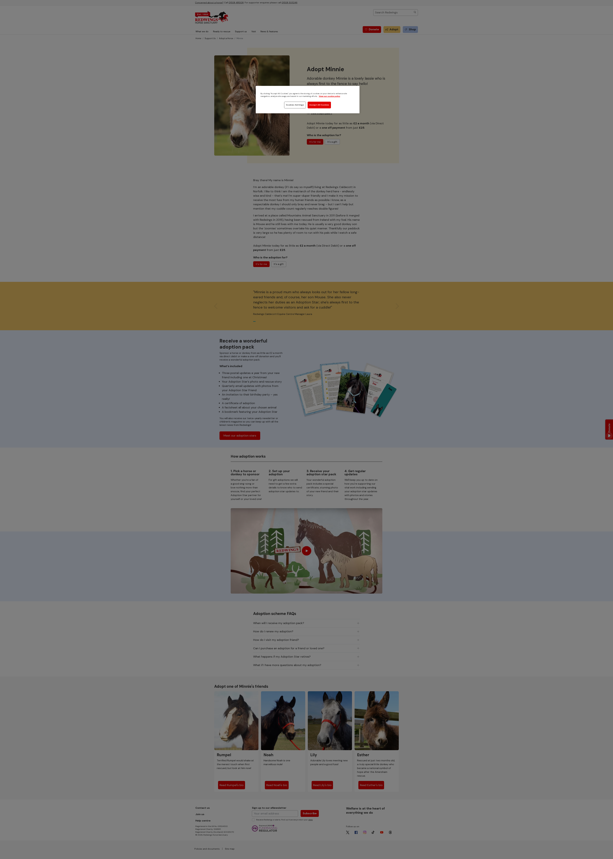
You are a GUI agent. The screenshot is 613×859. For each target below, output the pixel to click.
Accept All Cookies (319, 105)
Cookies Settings (295, 105)
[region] (307, 99)
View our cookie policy (329, 96)
